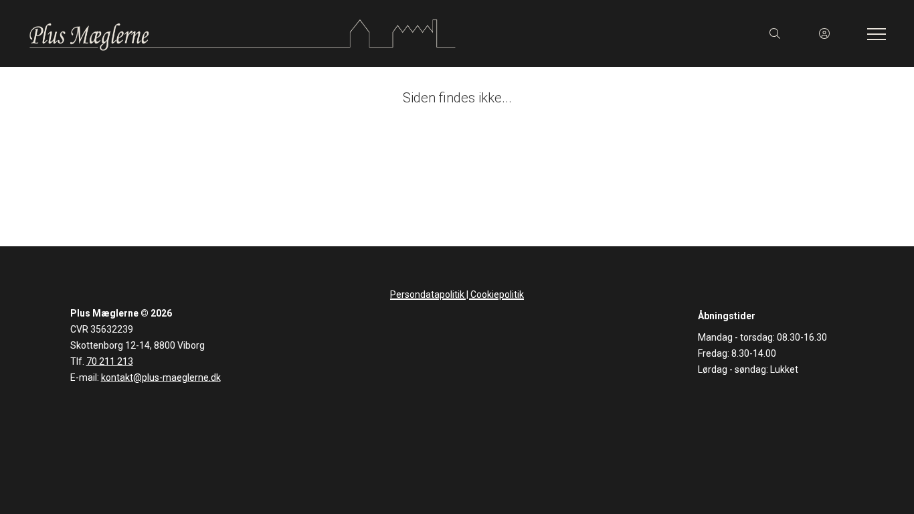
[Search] (774, 33)
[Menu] (873, 33)
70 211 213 (109, 361)
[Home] (242, 33)
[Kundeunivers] (824, 33)
